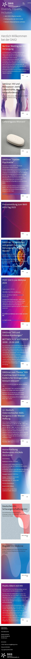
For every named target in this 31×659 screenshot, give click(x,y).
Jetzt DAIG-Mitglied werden (12, 16)
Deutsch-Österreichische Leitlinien (14, 22)
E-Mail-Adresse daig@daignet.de (9, 644)
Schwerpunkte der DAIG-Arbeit (13, 19)
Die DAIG (24, 3)
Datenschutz (4, 629)
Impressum (4, 627)
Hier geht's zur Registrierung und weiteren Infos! (14, 194)
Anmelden (3, 642)
